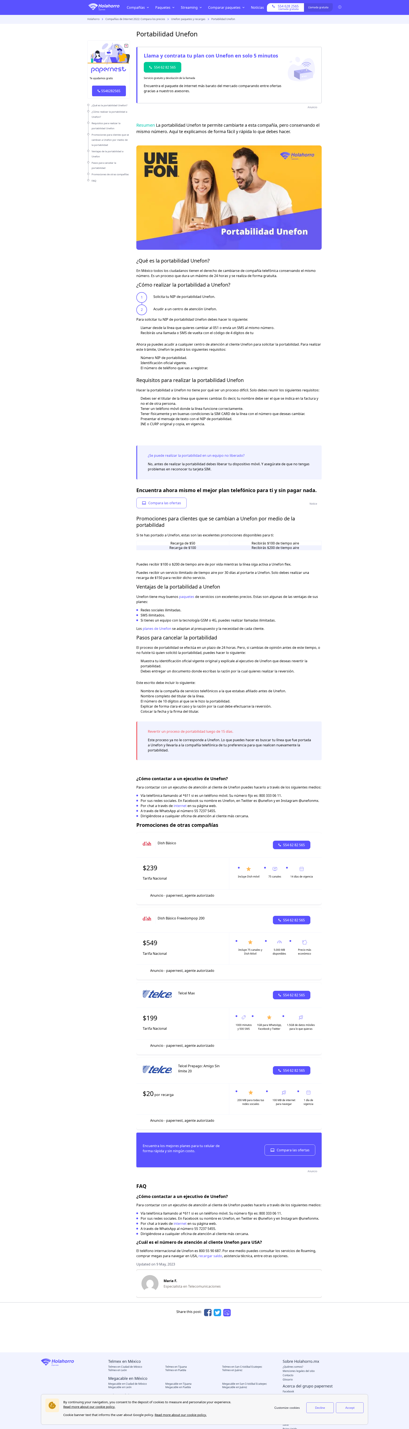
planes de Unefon (157, 628)
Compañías (136, 7)
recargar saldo (210, 1256)
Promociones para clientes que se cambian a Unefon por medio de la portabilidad (110, 139)
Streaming (189, 7)
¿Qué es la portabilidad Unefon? (109, 105)
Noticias (257, 7)
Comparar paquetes (224, 7)
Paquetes (162, 7)
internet (180, 805)
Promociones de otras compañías (110, 174)
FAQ (94, 180)
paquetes (186, 596)
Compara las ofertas (164, 503)
